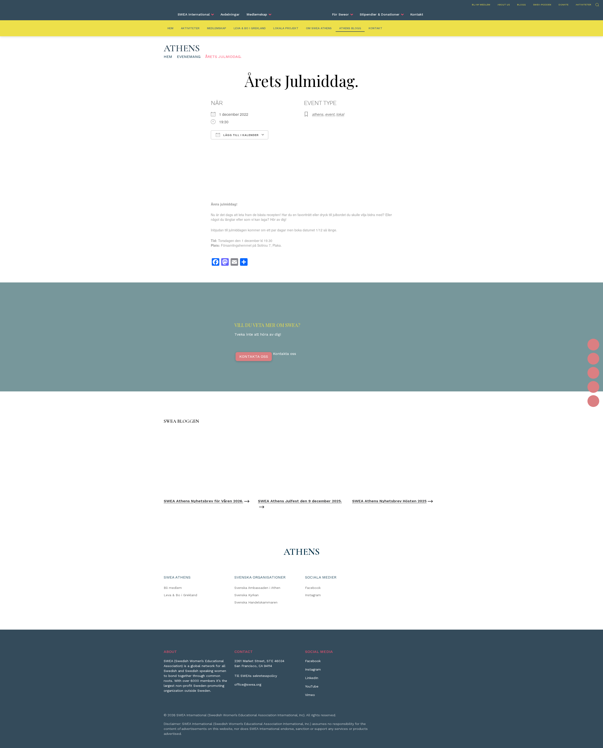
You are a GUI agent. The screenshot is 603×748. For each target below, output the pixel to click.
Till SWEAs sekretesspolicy (255, 676)
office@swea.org (247, 684)
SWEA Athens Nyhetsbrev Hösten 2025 (389, 501)
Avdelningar (230, 14)
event (329, 114)
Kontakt (416, 14)
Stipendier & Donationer (379, 14)
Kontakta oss (253, 356)
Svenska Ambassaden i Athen (257, 588)
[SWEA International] (301, 12)
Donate (563, 4)
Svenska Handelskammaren (255, 602)
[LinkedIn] (593, 373)
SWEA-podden (542, 4)
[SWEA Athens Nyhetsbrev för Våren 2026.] (207, 462)
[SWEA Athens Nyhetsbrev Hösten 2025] (395, 462)
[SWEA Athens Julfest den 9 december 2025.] (301, 462)
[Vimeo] (593, 401)
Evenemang (188, 56)
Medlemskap (257, 14)
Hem (170, 28)
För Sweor (340, 14)
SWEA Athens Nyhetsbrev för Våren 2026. (203, 501)
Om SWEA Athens (319, 28)
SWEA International (194, 14)
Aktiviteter (583, 4)
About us (503, 4)
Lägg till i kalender (240, 135)
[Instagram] (593, 359)
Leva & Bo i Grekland (250, 28)
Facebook (313, 588)
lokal (340, 114)
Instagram (313, 595)
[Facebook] (593, 344)
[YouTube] (593, 387)
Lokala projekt (285, 28)
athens (317, 114)
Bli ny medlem (481, 4)
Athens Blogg (350, 28)
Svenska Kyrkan (246, 595)
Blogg (521, 4)
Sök (597, 4)
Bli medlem (173, 588)
